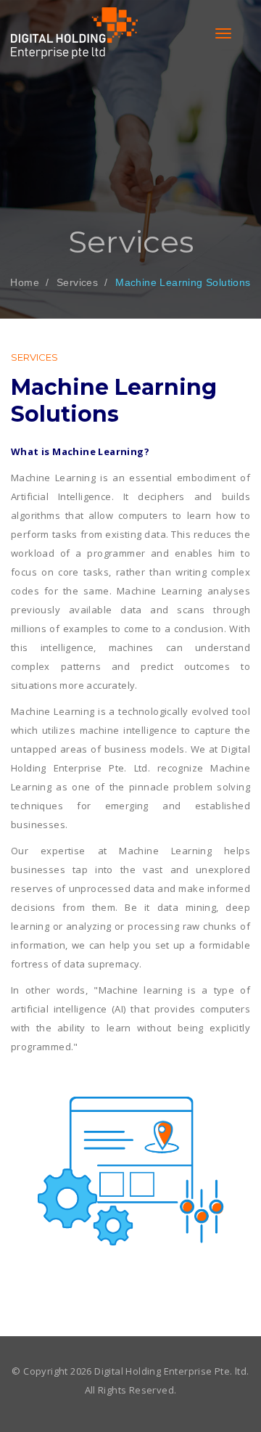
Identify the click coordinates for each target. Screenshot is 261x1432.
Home (24, 282)
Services (77, 282)
